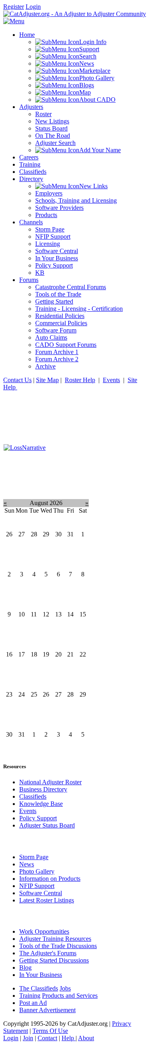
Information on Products (49, 878)
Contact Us (17, 380)
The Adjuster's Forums (47, 953)
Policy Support (38, 818)
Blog (25, 967)
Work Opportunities (44, 931)
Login (33, 6)
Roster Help (80, 380)
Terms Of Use (50, 1030)
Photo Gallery (36, 871)
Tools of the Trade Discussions (58, 945)
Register (13, 6)
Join (28, 1038)
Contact (47, 1038)
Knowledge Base (41, 803)
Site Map (47, 380)
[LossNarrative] (25, 447)
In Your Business (40, 974)
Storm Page (33, 857)
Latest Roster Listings (46, 900)
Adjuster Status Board (47, 825)
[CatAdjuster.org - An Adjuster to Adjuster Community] (74, 13)
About (86, 1038)
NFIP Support (36, 885)
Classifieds (32, 796)
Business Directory (43, 789)
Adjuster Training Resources (55, 938)
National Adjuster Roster (50, 782)
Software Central (40, 893)
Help (69, 1038)
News (26, 864)
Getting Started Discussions (54, 960)
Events (111, 380)
